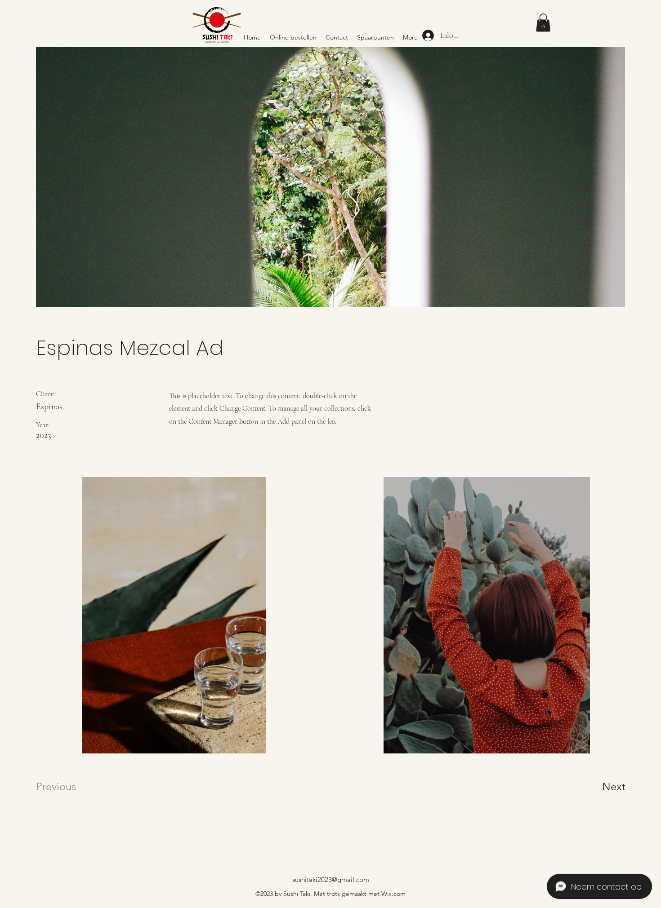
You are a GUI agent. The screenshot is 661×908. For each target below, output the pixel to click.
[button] (543, 22)
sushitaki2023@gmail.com (330, 879)
